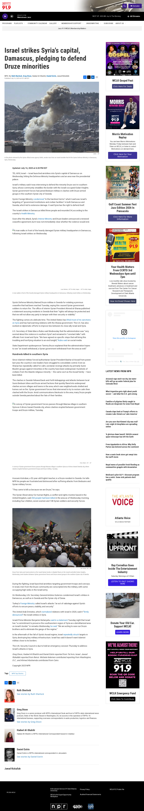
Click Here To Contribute (122, 699)
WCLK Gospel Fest (122, 80)
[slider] (15, 16)
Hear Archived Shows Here (122, 301)
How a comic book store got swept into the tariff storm (121, 455)
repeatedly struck (71, 634)
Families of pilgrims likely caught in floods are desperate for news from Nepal (122, 402)
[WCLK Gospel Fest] (122, 59)
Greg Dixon (27, 76)
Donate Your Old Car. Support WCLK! (123, 624)
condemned (38, 199)
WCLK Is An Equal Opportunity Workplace (60, 795)
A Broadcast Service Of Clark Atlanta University (63, 790)
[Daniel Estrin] (9, 754)
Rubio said (62, 340)
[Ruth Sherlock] (9, 695)
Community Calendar (37, 23)
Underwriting (92, 23)
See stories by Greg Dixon (29, 721)
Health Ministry (28, 213)
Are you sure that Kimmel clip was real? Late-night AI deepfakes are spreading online (122, 424)
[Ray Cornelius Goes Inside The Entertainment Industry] (122, 545)
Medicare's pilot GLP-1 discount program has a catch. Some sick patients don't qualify (122, 477)
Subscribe (108, 23)
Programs (7, 23)
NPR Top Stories (17, 673)
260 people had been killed (43, 498)
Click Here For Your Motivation (123, 155)
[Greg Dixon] (9, 715)
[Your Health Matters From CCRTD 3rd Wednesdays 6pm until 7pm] (122, 245)
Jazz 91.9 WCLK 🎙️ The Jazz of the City (122, 361)
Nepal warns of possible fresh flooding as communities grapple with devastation (122, 465)
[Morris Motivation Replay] (122, 112)
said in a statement (59, 620)
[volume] (12, 16)
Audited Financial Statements (90, 794)
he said (53, 626)
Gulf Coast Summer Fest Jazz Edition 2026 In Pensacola (123, 208)
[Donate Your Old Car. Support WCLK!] (122, 605)
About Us (120, 23)
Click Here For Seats (122, 86)
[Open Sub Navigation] (24, 23)
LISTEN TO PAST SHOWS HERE (122, 582)
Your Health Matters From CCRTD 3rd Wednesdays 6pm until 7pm (123, 272)
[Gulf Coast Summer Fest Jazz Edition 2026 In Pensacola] (122, 182)
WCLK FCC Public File (117, 789)
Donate (136, 6)
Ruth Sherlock (17, 76)
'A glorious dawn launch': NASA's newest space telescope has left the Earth (122, 435)
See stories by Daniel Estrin (30, 756)
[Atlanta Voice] (122, 500)
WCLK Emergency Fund (122, 693)
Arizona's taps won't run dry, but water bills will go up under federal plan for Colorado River (121, 381)
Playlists (18, 23)
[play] (5, 16)
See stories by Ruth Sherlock (30, 694)
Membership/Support (71, 23)
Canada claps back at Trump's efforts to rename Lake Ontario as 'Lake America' (121, 412)
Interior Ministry (45, 219)
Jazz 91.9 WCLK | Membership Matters (72, 28)
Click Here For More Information (122, 217)
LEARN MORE (122, 632)
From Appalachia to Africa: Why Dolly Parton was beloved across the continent (122, 445)
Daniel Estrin (51, 76)
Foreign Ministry (27, 603)
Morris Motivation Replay (122, 135)
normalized (47, 612)
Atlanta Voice (122, 518)
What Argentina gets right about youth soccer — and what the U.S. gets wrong (121, 392)
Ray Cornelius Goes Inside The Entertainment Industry (122, 569)
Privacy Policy (85, 789)
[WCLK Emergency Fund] (122, 664)
